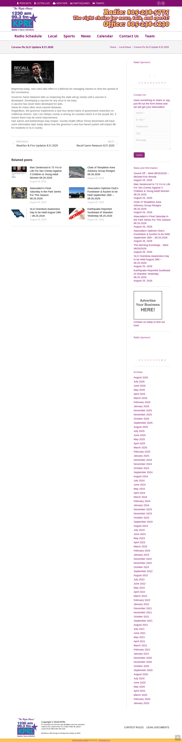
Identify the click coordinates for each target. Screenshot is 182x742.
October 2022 (141, 567)
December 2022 (143, 559)
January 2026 (141, 406)
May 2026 (139, 390)
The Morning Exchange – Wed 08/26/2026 (151, 247)
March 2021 (140, 645)
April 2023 (139, 542)
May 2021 (139, 637)
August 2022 (141, 575)
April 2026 (139, 394)
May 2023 (139, 538)
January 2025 (141, 456)
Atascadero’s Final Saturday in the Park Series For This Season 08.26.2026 (45, 193)
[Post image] (19, 172)
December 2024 (143, 460)
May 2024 (139, 489)
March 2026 (140, 398)
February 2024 (142, 501)
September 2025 (143, 423)
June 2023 (140, 534)
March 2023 (140, 546)
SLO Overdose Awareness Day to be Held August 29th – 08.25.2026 (45, 212)
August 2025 (141, 427)
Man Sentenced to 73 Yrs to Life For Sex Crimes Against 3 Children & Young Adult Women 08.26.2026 (46, 172)
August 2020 (141, 674)
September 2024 (143, 472)
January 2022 (141, 604)
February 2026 (142, 402)
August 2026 (141, 377)
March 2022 (140, 596)
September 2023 (143, 521)
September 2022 (143, 571)
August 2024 (141, 476)
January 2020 (141, 703)
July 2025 (139, 431)
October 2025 (141, 418)
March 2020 (140, 695)
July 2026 (139, 381)
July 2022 (139, 579)
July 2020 (139, 678)
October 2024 (141, 468)
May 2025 (139, 439)
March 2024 (140, 497)
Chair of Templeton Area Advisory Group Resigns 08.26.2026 (101, 171)
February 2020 (142, 699)
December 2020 (143, 658)
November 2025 (143, 414)
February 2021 (142, 649)
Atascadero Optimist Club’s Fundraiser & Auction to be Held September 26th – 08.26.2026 (102, 193)
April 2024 (139, 493)
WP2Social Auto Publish (80, 740)
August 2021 (141, 625)
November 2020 (143, 662)
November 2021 (143, 612)
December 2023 (143, 509)
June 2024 (140, 484)
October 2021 (141, 616)
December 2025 (143, 410)
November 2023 (143, 513)
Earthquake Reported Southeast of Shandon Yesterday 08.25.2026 (100, 212)
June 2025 (140, 435)
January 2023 (141, 554)
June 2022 (140, 583)
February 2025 (142, 451)
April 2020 (139, 691)
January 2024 (141, 505)
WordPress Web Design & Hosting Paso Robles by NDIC (61, 733)
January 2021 (141, 653)
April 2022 (139, 592)
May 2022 (139, 587)
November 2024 (143, 464)
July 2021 (139, 629)
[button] (139, 83)
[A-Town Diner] (152, 76)
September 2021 (143, 620)
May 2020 (139, 686)
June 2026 (140, 385)
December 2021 (143, 608)
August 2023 (141, 526)
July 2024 (139, 480)
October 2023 (141, 517)
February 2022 (142, 600)
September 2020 (143, 670)
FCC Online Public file (67, 726)
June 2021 (140, 633)
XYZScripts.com (104, 740)
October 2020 (141, 666)
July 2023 (139, 530)
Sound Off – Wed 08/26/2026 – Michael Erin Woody (151, 175)
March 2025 (140, 447)
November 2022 (143, 563)
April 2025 (139, 443)
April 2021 (139, 641)
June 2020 (140, 682)
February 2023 (142, 550)
